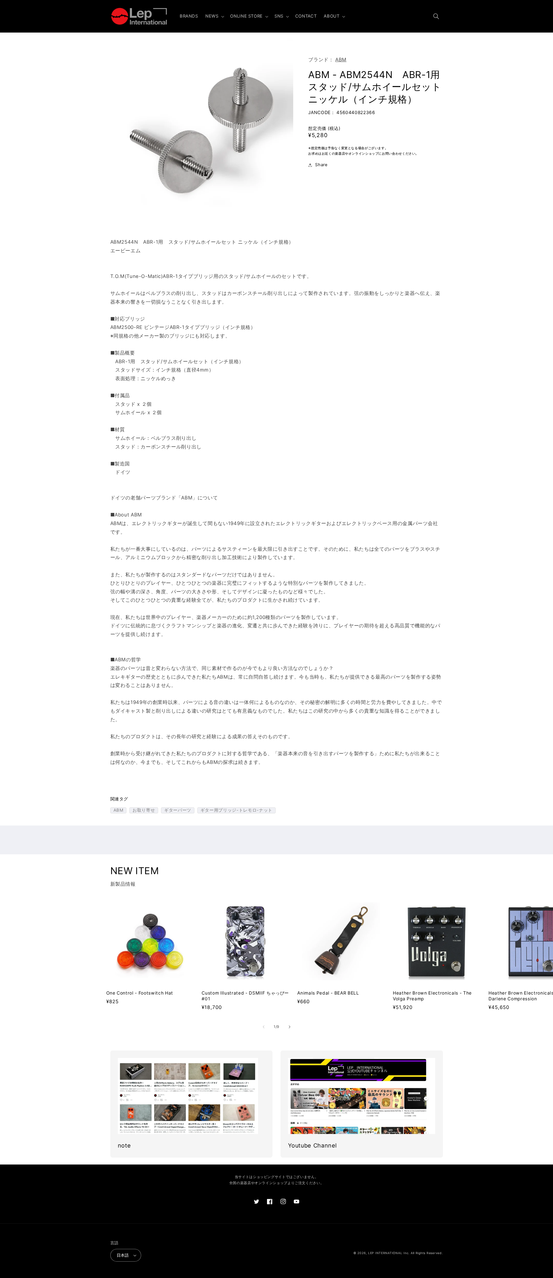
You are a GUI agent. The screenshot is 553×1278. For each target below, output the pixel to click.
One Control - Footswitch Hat (139, 993)
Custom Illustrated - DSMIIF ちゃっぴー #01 (245, 995)
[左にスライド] (263, 1026)
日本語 (123, 1255)
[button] (214, 16)
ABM (340, 60)
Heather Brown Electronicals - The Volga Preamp (432, 995)
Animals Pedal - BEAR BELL (328, 993)
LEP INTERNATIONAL (385, 1253)
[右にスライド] (289, 1026)
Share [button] (321, 164)
